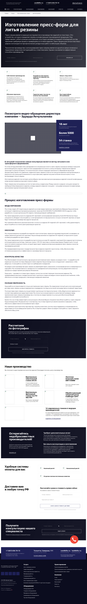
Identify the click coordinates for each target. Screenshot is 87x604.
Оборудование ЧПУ (29, 588)
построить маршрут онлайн (40, 555)
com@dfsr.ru (38, 3)
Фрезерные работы (28, 573)
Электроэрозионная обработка (32, 571)
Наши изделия (41, 9)
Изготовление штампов (29, 567)
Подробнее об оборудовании (53, 418)
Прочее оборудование (29, 597)
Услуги (7, 9)
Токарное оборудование (30, 590)
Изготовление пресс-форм (23, 13)
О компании (70, 9)
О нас (56, 577)
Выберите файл (14, 344)
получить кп (12, 452)
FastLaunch (9, 589)
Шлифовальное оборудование (31, 595)
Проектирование (18, 9)
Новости (61, 9)
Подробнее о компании (64, 147)
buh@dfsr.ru (76, 551)
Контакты (79, 9)
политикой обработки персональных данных (28, 61)
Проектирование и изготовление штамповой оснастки (68, 569)
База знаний (51, 9)
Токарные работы (28, 576)
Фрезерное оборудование (30, 593)
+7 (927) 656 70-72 (52, 3)
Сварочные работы (28, 569)
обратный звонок (77, 3)
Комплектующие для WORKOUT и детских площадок (37, 582)
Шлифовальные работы (29, 578)
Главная (6, 13)
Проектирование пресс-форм (62, 571)
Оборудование (29, 9)
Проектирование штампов (61, 567)
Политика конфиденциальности (7, 585)
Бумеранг (8, 588)
